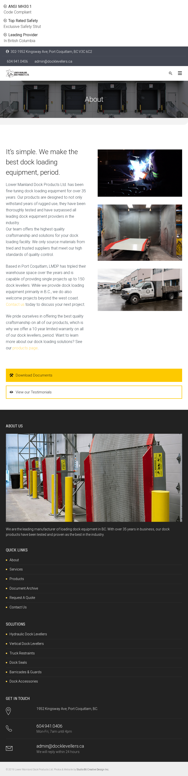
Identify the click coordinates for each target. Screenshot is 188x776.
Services (16, 569)
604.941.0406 (17, 61)
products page (25, 348)
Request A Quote (22, 598)
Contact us (15, 304)
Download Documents (34, 375)
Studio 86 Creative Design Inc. (93, 769)
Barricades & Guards (26, 672)
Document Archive (24, 588)
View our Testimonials (34, 392)
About (14, 560)
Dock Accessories (24, 681)
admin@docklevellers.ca (53, 61)
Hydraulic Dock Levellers (28, 634)
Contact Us (18, 607)
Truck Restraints (22, 653)
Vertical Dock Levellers (27, 644)
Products (17, 579)
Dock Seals (18, 662)
